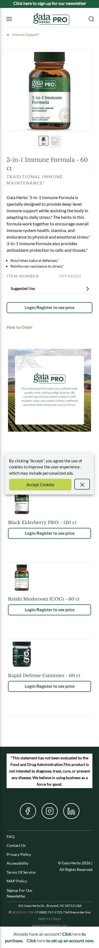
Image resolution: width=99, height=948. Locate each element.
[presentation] (82, 484)
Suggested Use (23, 288)
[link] (49, 307)
